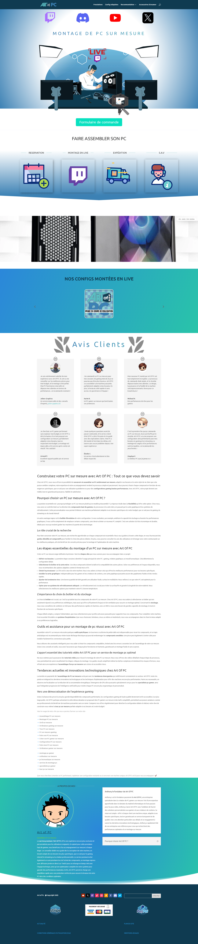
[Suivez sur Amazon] (106, 895)
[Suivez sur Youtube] (83, 895)
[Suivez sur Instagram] (101, 895)
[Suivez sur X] (88, 895)
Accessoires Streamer (147, 5)
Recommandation (127, 5)
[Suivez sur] (115, 895)
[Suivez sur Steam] (120, 895)
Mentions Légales (131, 933)
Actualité (41, 924)
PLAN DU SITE (129, 924)
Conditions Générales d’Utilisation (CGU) (54, 933)
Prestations (98, 5)
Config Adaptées (111, 5)
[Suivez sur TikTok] (97, 895)
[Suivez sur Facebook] (111, 895)
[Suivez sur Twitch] (92, 895)
